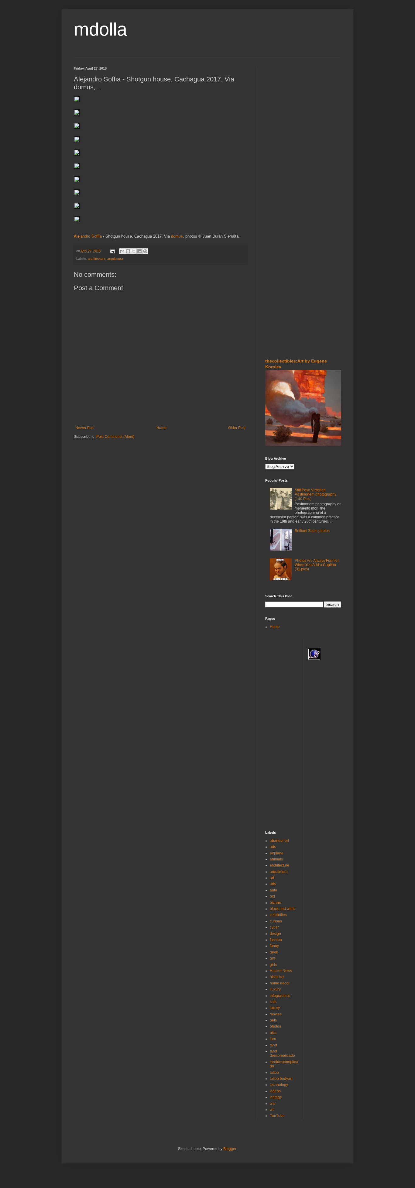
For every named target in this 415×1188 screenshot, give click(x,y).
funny (274, 946)
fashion (276, 940)
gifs (273, 958)
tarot (273, 1045)
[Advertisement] (283, 103)
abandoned (279, 841)
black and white (283, 909)
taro (273, 1039)
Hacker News (281, 971)
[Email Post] (112, 251)
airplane (276, 853)
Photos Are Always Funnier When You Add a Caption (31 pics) (317, 565)
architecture (96, 258)
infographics (280, 996)
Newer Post (84, 428)
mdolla (100, 29)
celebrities (278, 915)
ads (273, 847)
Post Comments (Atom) (115, 436)
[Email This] (122, 251)
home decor (280, 983)
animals (276, 859)
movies (276, 1014)
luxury (275, 1008)
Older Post (236, 428)
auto (273, 890)
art (272, 878)
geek (274, 952)
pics (273, 1033)
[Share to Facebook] (139, 251)
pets (273, 1020)
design (275, 934)
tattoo (274, 1072)
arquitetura (115, 258)
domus (177, 236)
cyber (274, 927)
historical (277, 977)
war (273, 1103)
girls (273, 965)
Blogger (229, 1149)
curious (276, 921)
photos (275, 1026)
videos (275, 1091)
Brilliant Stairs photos (312, 531)
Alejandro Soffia (88, 236)
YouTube (277, 1116)
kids (273, 1002)
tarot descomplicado (282, 1053)
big (272, 896)
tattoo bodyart (281, 1078)
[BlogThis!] (128, 251)
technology (279, 1085)
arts (273, 884)
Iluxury (275, 989)
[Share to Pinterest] (145, 251)
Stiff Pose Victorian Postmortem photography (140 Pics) (315, 494)
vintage (276, 1097)
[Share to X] (134, 251)
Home (161, 428)
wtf (272, 1109)
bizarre (275, 903)
